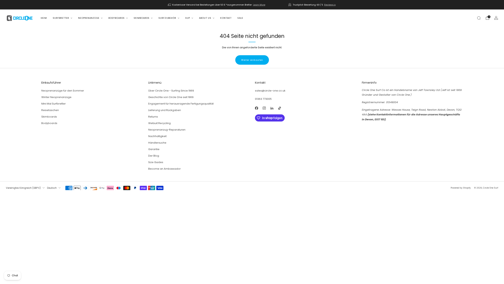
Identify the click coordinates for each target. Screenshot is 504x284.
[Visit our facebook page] (256, 108)
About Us (205, 18)
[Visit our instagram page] (264, 108)
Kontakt (226, 18)
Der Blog (153, 156)
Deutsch (52, 188)
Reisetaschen (50, 110)
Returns (153, 117)
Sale (240, 18)
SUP (187, 18)
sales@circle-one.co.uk (270, 90)
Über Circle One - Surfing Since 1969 (171, 90)
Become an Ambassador (164, 169)
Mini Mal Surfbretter (53, 104)
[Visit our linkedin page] (272, 108)
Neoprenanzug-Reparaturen (166, 130)
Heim (44, 18)
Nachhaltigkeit (157, 136)
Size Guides (155, 162)
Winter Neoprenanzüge (56, 97)
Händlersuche (157, 143)
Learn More (259, 4)
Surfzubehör (167, 18)
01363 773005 (263, 99)
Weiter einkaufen (252, 60)
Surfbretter (61, 18)
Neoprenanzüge (88, 18)
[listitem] (217, 4)
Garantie (153, 149)
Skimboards (141, 18)
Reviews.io (330, 4)
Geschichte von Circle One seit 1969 (171, 97)
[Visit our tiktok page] (279, 108)
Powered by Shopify (461, 187)
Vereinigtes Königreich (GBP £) (23, 188)
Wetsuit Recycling (159, 123)
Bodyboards (116, 18)
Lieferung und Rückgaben (164, 110)
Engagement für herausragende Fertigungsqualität (181, 104)
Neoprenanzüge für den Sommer (62, 90)
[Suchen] (479, 18)
